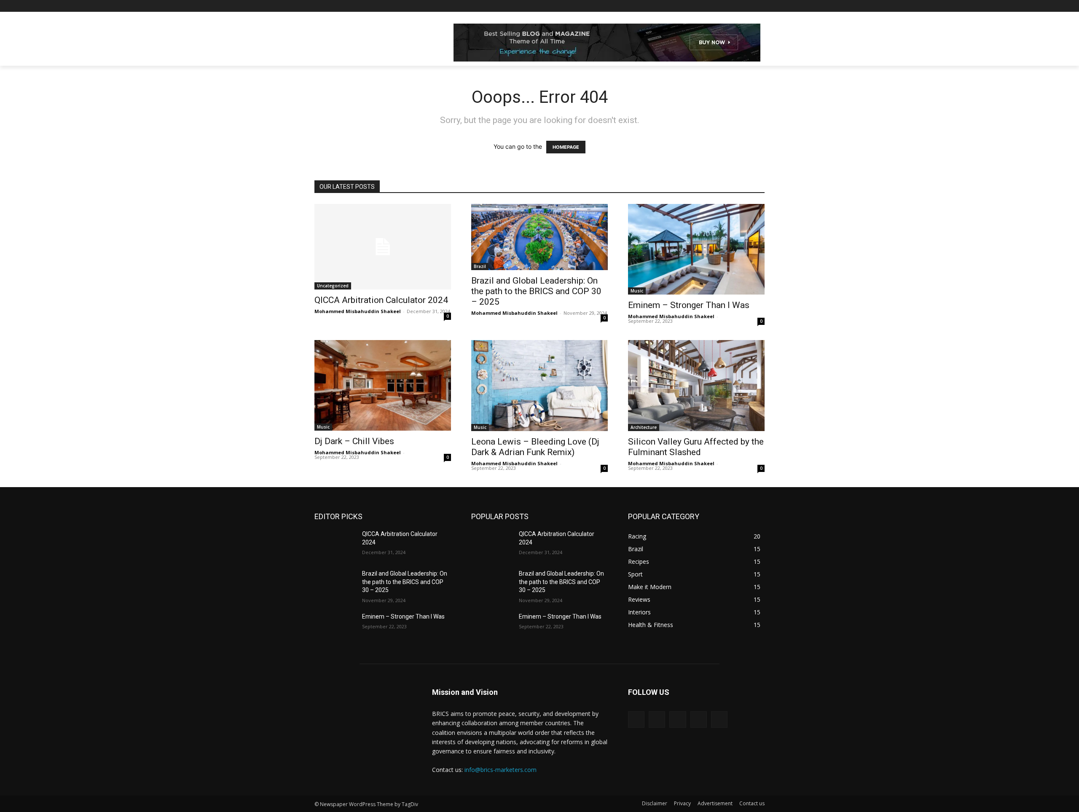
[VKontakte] (719, 719)
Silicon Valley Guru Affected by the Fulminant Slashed (696, 447)
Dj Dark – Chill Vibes (354, 441)
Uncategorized (333, 286)
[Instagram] (725, 6)
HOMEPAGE (566, 147)
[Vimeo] (748, 6)
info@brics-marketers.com (500, 770)
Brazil (480, 266)
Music (637, 291)
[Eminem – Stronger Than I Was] (334, 627)
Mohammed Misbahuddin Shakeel (357, 311)
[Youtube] (760, 6)
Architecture (644, 427)
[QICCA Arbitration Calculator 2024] (382, 246)
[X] (736, 6)
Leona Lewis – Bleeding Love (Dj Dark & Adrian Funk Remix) (535, 447)
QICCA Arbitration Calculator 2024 (381, 300)
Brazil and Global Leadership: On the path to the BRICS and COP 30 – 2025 (536, 291)
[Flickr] (677, 719)
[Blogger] (636, 719)
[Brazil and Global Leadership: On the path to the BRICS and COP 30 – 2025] (334, 584)
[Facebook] (713, 6)
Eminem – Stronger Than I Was (688, 305)
